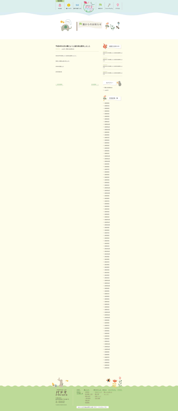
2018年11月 (107, 346)
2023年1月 (107, 216)
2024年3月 (107, 179)
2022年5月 (107, 238)
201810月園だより (60, 66)
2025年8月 (107, 134)
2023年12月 (107, 187)
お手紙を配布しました (59, 85)
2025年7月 (107, 137)
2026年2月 (107, 118)
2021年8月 (107, 259)
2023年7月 (107, 201)
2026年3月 (107, 116)
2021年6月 (107, 264)
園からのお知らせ (70, 48)
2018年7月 (107, 357)
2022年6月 (107, 235)
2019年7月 (107, 325)
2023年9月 (107, 195)
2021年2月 (107, 275)
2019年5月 (107, 330)
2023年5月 (107, 206)
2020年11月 (107, 283)
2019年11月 (107, 314)
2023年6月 (107, 203)
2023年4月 (107, 208)
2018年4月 (107, 365)
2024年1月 (107, 185)
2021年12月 (107, 248)
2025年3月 (107, 148)
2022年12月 (107, 219)
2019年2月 (107, 338)
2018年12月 (107, 343)
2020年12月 (107, 280)
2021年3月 (107, 272)
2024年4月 (107, 177)
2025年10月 (107, 129)
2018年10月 (107, 349)
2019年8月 (107, 322)
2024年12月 (107, 156)
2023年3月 (107, 211)
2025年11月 (107, 126)
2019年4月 (107, 333)
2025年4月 (107, 145)
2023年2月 (107, 214)
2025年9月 (107, 132)
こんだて (63, 48)
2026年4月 (107, 113)
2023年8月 (107, 198)
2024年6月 (107, 171)
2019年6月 (107, 328)
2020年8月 (107, 291)
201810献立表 (59, 71)
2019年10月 (107, 317)
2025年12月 (107, 124)
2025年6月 (107, 140)
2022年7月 (107, 232)
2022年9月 (107, 227)
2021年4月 (107, 269)
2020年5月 (107, 298)
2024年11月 (107, 158)
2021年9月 (107, 256)
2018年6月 (107, 359)
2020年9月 (107, 288)
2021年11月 (107, 251)
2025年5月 (107, 142)
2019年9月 (107, 320)
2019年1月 (107, 341)
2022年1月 (107, 246)
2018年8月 (107, 354)
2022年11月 (107, 222)
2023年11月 (107, 190)
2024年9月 (107, 163)
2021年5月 (107, 267)
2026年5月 (107, 111)
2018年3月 (107, 367)
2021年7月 (107, 261)
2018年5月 (107, 362)
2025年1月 (107, 153)
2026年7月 (107, 105)
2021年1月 (107, 277)
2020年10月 (107, 285)
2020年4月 (107, 301)
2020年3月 (107, 304)
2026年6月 (107, 108)
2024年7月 (107, 169)
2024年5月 (107, 174)
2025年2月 (107, 150)
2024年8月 (107, 166)
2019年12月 (107, 312)
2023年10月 (107, 193)
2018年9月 (107, 351)
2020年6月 (107, 296)
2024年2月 (107, 182)
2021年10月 (107, 253)
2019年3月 (107, 336)
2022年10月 (107, 224)
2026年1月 (107, 121)
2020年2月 (107, 306)
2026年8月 (107, 103)
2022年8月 (107, 230)
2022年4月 (107, 240)
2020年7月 (107, 293)
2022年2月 (107, 243)
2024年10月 (107, 161)
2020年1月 (107, 309)
